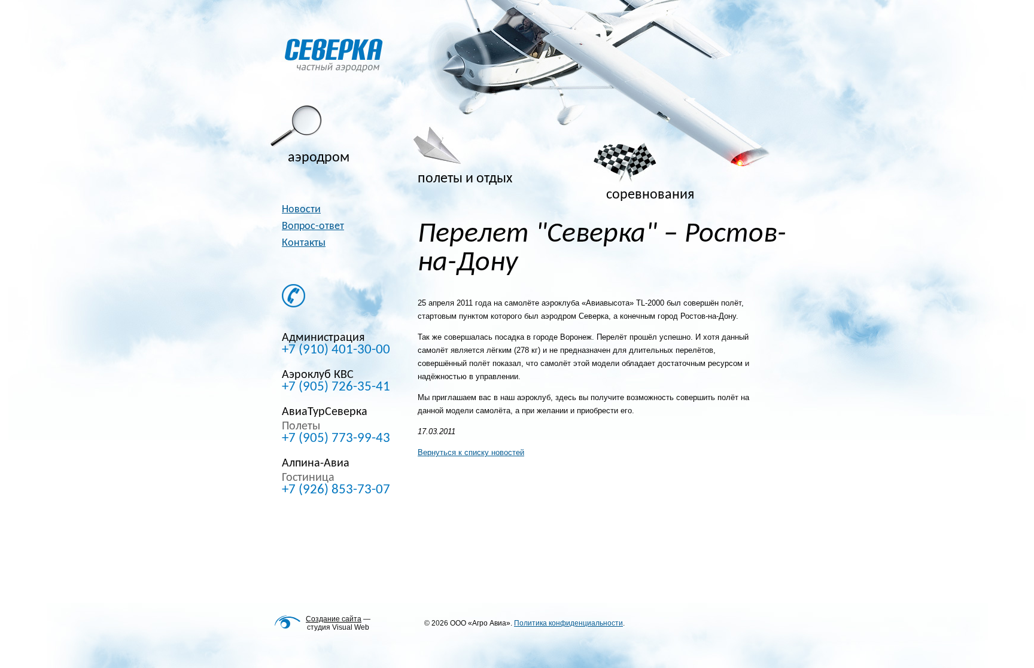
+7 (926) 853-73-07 (336, 490)
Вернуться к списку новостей (471, 452)
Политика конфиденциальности (568, 623)
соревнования (650, 195)
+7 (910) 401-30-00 (336, 350)
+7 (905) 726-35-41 (336, 387)
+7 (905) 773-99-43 (336, 439)
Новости (301, 210)
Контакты (304, 243)
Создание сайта (333, 619)
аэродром (318, 158)
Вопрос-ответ (313, 226)
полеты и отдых (465, 179)
